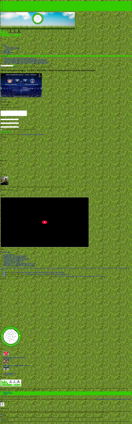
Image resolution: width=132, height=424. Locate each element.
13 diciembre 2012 (7, 358)
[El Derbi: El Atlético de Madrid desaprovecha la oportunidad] (6, 363)
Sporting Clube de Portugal (73, 268)
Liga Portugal (44, 268)
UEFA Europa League (126, 268)
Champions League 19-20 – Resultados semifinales (14, 257)
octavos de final (49, 268)
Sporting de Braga (81, 268)
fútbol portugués (37, 268)
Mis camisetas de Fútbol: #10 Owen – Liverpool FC (14, 357)
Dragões (18, 268)
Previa (58, 268)
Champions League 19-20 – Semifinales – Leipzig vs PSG (16, 259)
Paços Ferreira (54, 268)
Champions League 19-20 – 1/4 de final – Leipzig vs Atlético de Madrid (19, 265)
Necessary (4, 415)
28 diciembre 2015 (7, 374)
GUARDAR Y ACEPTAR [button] (6, 422)
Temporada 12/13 (98, 268)
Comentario (3, 109)
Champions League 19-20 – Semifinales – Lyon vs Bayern (16, 258)
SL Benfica (66, 268)
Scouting (5, 46)
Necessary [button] (3, 413)
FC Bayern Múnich (28, 268)
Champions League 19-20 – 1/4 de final (12, 262)
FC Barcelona (22, 268)
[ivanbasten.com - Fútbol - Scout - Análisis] (38, 29)
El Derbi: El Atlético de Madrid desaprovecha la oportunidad (16, 365)
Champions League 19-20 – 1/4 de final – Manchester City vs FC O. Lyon (19, 263)
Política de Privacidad (8, 393)
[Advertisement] (26, 40)
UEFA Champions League (118, 268)
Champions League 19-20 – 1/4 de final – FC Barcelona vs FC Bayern (18, 264)
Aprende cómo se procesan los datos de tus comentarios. (32, 134)
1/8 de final (2, 268)
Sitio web (3, 125)
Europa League (6, 51)
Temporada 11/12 (93, 268)
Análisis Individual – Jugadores (13, 48)
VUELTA (2, 269)
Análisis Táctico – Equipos (12, 47)
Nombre (2, 118)
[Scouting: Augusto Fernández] (6, 371)
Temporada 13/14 (104, 268)
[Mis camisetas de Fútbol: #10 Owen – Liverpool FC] (6, 355)
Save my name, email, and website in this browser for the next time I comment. (19, 129)
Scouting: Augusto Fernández (9, 373)
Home (4, 45)
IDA (41, 268)
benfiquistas (6, 268)
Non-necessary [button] (4, 419)
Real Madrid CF (61, 268)
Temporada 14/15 (110, 268)
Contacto (5, 394)
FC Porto (32, 268)
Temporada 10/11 (87, 268)
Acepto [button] (94, 399)
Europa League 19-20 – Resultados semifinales (13, 260)
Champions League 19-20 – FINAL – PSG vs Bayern (15, 255)
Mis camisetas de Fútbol (8, 52)
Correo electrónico (5, 121)
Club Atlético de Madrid (12, 268)
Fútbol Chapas (6, 53)
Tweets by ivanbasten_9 (6, 252)
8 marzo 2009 (6, 366)
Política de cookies (7, 392)
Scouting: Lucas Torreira (8, 254)
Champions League (7, 49)
